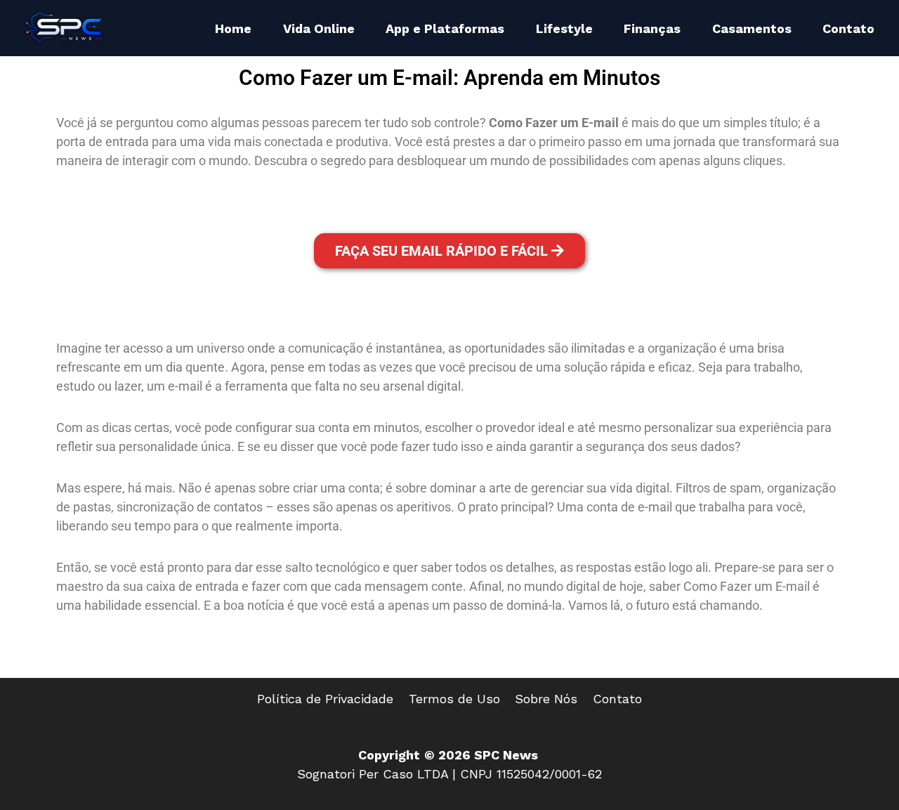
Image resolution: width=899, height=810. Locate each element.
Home (233, 28)
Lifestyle (564, 28)
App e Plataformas (445, 28)
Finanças (652, 28)
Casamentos (752, 28)
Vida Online (319, 28)
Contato (848, 28)
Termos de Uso (454, 698)
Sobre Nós (546, 698)
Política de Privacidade (325, 698)
